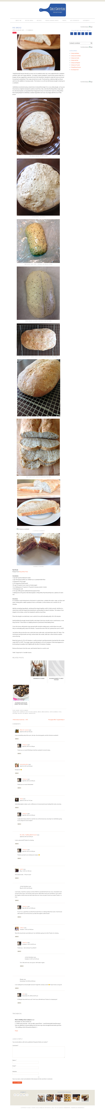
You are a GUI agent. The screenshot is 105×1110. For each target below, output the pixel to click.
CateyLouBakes (24, 710)
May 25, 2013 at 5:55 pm (26, 888)
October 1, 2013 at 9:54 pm (26, 929)
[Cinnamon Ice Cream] (41, 1098)
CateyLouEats (74, 60)
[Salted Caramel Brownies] (85, 1098)
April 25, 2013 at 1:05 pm (26, 731)
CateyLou (24, 744)
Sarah (21, 798)
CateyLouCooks (75, 58)
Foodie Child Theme (37, 1107)
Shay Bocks (47, 1107)
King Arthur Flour (23, 571)
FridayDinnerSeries (76, 67)
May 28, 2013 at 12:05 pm (28, 908)
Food (59, 711)
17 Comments (29, 30)
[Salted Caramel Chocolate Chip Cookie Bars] (76, 1098)
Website (15, 1071)
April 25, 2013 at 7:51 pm (26, 800)
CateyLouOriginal (75, 62)
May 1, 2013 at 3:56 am (25, 871)
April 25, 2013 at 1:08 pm (28, 746)
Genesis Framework (64, 1107)
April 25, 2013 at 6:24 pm (26, 766)
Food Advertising (84, 26)
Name (14, 1060)
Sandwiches (32, 713)
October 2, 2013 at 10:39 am (32, 959)
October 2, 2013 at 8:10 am (29, 944)
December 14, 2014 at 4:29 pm (27, 981)
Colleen (22, 927)
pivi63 (21, 869)
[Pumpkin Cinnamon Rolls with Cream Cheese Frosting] (67, 1098)
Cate (23, 994)
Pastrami (15, 713)
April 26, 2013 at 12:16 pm (26, 836)
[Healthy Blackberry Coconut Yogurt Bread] (50, 1098)
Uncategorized (75, 69)
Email (14, 1066)
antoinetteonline (24, 764)
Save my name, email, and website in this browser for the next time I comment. (33, 1079)
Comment (15, 1045)
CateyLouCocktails (76, 55)
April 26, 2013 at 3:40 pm (28, 780)
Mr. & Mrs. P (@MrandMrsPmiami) (28, 835)
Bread (39, 711)
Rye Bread (25, 713)
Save (15, 32)
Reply (16, 738)
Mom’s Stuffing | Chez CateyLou (23, 1019)
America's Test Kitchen (26, 711)
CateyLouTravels (75, 65)
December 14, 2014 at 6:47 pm (30, 995)
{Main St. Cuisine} (24, 730)
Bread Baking (45, 711)
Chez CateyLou (52, 9)
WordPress (81, 1107)
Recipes (20, 713)
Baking (35, 711)
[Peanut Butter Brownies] (58, 1098)
